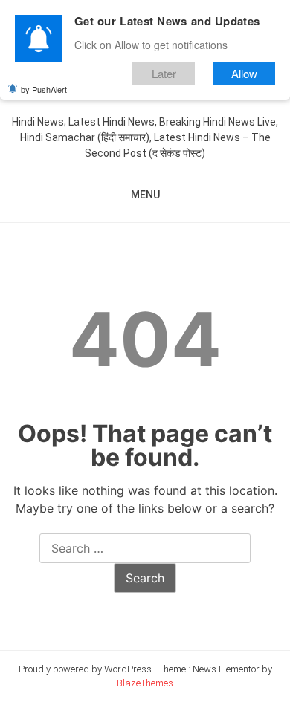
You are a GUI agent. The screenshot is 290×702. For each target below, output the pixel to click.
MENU (145, 195)
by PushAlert (44, 89)
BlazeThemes (145, 683)
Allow (244, 73)
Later (164, 73)
